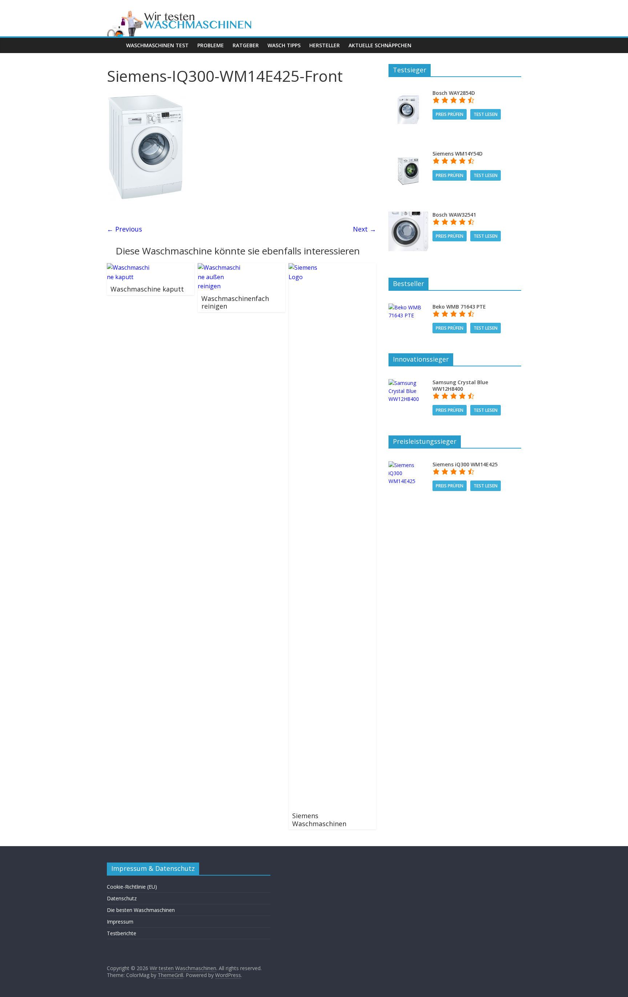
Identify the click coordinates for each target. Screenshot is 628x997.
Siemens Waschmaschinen (319, 819)
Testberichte (121, 933)
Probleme (210, 45)
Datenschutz (122, 898)
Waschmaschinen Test (157, 45)
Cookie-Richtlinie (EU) (132, 886)
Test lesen (486, 114)
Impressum (120, 921)
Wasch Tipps (284, 45)
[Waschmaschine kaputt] (128, 268)
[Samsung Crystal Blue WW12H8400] (408, 382)
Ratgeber (246, 45)
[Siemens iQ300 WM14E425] (408, 465)
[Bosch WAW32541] (408, 215)
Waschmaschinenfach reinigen (235, 302)
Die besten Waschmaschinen (141, 909)
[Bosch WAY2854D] (408, 93)
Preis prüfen (449, 114)
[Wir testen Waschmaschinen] (208, 12)
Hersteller (324, 45)
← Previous (124, 229)
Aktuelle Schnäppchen (380, 45)
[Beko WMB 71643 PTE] (408, 307)
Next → (364, 229)
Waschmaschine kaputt (147, 289)
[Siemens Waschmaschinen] (310, 268)
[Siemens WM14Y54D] (408, 154)
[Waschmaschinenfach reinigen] (219, 268)
